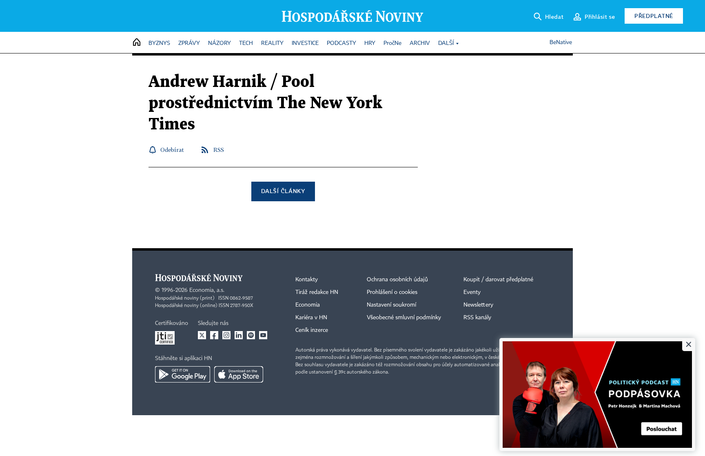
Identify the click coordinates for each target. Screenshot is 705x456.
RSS (218, 149)
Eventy (472, 292)
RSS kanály (477, 317)
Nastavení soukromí (391, 305)
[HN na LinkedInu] (239, 335)
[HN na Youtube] (263, 335)
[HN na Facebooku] (214, 335)
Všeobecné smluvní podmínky (404, 317)
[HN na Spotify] (251, 335)
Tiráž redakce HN (316, 292)
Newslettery (478, 305)
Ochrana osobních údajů (397, 279)
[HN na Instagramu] (226, 335)
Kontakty (306, 279)
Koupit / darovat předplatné (498, 279)
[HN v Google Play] (182, 374)
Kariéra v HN (311, 317)
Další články (283, 190)
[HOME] (136, 42)
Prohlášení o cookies (392, 292)
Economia (307, 305)
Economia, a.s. (206, 290)
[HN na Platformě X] (202, 335)
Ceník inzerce (311, 330)
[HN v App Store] (238, 374)
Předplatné (653, 15)
